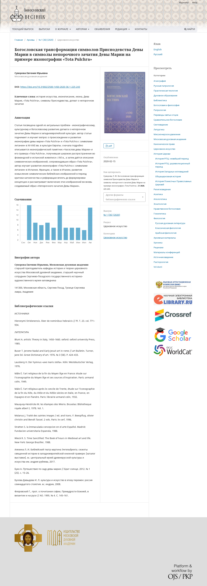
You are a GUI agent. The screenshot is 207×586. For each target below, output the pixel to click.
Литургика (159, 129)
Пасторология (161, 262)
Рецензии (158, 247)
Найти (190, 29)
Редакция (121, 29)
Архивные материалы (165, 237)
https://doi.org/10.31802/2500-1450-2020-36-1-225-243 (50, 86)
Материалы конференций (167, 252)
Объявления (102, 29)
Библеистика (160, 100)
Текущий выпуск (23, 29)
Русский (158, 54)
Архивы (31, 39)
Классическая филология (168, 228)
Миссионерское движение (167, 134)
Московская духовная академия (170, 139)
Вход (194, 2)
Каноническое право (164, 144)
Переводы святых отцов (166, 114)
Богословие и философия (166, 105)
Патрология (160, 110)
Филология (159, 218)
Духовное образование (165, 95)
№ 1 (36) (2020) (46, 39)
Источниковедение (163, 257)
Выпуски (44, 29)
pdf (110, 145)
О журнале (62, 29)
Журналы (184, 2)
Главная (19, 39)
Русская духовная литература (170, 223)
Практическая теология (166, 90)
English (158, 49)
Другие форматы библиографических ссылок (120, 197)
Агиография (160, 80)
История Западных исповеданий (171, 171)
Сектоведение (161, 124)
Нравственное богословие (167, 208)
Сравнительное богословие (168, 119)
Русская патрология (164, 85)
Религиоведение (162, 189)
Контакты (141, 29)
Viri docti (158, 266)
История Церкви (162, 153)
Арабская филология (165, 232)
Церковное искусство (115, 237)
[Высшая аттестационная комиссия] (173, 288)
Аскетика (158, 194)
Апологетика (160, 199)
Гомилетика (160, 213)
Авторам (81, 29)
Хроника (158, 242)
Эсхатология (160, 203)
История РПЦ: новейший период (172, 158)
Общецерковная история (168, 176)
